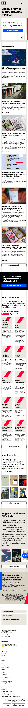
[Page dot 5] (14, 38)
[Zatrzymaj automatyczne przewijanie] (21, 37)
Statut (3, 679)
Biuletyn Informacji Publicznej (8, 693)
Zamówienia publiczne (6, 694)
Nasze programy (5, 667)
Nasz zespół (4, 676)
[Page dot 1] (4, 38)
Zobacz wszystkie (14, 265)
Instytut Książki (5, 3)
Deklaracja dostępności (6, 691)
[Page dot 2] (6, 38)
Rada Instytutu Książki (6, 677)
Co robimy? (4, 674)
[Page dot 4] (12, 38)
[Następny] (26, 555)
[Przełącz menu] (25, 3)
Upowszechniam (15, 314)
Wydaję (16, 311)
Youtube (3, 659)
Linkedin (3, 660)
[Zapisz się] (24, 590)
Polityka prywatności (6, 687)
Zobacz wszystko (14, 503)
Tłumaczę (5, 314)
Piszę (4, 311)
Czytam (10, 311)
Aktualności (4, 665)
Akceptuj (7, 705)
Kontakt (3, 669)
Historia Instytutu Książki (7, 681)
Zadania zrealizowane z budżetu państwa (10, 696)
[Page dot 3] (9, 38)
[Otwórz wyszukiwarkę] (21, 3)
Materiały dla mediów (6, 683)
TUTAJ (9, 472)
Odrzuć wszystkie (18, 705)
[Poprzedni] (23, 555)
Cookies (3, 689)
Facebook (3, 653)
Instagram (3, 655)
